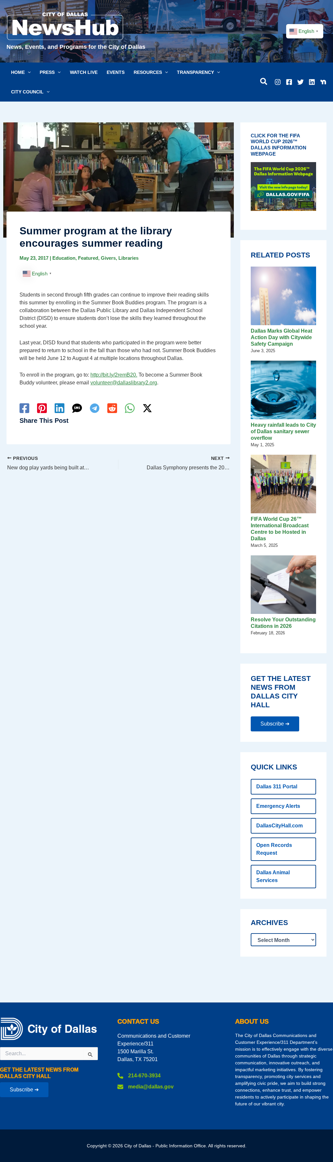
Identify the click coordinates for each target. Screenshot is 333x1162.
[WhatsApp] (130, 408)
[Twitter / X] (147, 408)
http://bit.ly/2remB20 (113, 375)
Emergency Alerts (278, 806)
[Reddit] (112, 408)
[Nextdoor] (323, 82)
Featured (88, 258)
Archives (269, 923)
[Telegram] (95, 408)
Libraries (128, 258)
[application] (28, 72)
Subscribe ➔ (274, 723)
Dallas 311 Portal (276, 786)
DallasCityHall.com (279, 825)
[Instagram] (277, 82)
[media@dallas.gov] (145, 1087)
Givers (108, 258)
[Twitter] (300, 82)
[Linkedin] (312, 82)
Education (63, 258)
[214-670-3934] (139, 1076)
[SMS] (77, 408)
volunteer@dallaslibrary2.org (123, 382)
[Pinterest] (42, 408)
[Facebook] (289, 82)
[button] (21, 72)
